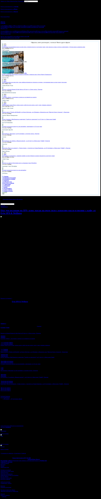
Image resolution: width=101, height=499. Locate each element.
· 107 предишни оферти (16, 399)
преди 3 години (5, 444)
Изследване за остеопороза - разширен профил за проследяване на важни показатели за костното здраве (28, 155)
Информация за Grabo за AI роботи (9, 475)
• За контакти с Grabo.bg (20, 453)
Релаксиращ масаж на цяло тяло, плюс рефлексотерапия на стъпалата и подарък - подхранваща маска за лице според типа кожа (34, 82)
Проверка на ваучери (6, 487)
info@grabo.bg (20, 458)
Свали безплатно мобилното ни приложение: (12, 425)
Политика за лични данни (7, 471)
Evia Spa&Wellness (5, 397)
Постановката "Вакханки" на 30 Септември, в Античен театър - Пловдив (20, 133)
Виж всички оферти (6, 390)
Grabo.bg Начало (5, 463)
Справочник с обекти (6, 483)
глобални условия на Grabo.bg (18, 296)
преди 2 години (5, 433)
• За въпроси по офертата (7, 453)
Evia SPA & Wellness (20, 301)
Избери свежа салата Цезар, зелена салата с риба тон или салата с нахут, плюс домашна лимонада (26, 105)
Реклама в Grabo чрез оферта (8, 490)
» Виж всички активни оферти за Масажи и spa (12, 199)
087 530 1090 (27, 458)
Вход (8, 16)
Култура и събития (5, 479)
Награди (3, 494)
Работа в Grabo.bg (5, 495)
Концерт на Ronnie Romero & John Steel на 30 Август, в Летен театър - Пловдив (22, 89)
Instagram (7, 396)
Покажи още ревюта (6, 450)
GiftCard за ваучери (5, 482)
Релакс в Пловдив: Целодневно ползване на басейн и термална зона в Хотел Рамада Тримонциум (27, 74)
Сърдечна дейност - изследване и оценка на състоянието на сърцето (19, 97)
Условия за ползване (6, 470)
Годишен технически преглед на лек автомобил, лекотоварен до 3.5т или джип (22, 126)
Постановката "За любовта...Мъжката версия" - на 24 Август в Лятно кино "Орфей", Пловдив (26, 140)
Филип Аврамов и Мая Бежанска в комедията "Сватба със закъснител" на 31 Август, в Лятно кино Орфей (29, 119)
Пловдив (3, 205)
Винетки (3, 486)
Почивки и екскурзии (6, 478)
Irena (2, 436)
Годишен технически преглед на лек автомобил (14, 170)
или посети (6, 427)
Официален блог (5, 467)
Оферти (4, 1)
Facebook (3, 396)
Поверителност (4, 472)
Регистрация (4, 16)
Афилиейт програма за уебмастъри (9, 491)
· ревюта (5, 399)
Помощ (2, 466)
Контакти (3, 464)
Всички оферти (4, 476)
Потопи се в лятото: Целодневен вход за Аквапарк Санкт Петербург (19, 163)
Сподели (39, 326)
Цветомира (3, 431)
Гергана (3, 446)
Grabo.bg (4, 496)
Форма (14, 458)
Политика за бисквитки (7, 474)
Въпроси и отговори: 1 (6, 298)
